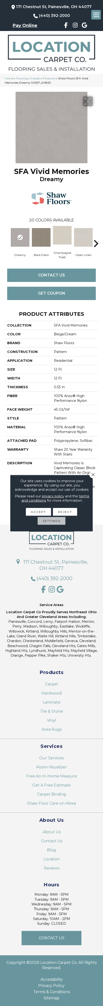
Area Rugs (52, 729)
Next (95, 236)
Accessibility (51, 979)
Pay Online (25, 25)
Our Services (51, 758)
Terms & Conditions (51, 992)
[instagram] (75, 26)
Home (9, 78)
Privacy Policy (51, 986)
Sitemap (51, 998)
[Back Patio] (41, 237)
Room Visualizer (51, 767)
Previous (7, 236)
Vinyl (51, 720)
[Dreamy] (20, 237)
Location (51, 859)
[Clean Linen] (83, 237)
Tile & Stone (51, 711)
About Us (52, 832)
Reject (65, 511)
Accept (38, 511)
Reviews (51, 868)
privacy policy (53, 496)
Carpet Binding (51, 794)
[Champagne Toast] (62, 235)
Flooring (22, 78)
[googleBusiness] (84, 26)
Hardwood (51, 693)
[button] (51, 938)
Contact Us (51, 275)
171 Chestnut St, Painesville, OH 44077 (54, 7)
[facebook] (66, 26)
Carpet (35, 78)
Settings (51, 520)
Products (49, 78)
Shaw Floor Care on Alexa (51, 803)
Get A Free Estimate (51, 785)
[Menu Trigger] (96, 15)
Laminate (51, 702)
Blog (51, 850)
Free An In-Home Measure (51, 776)
